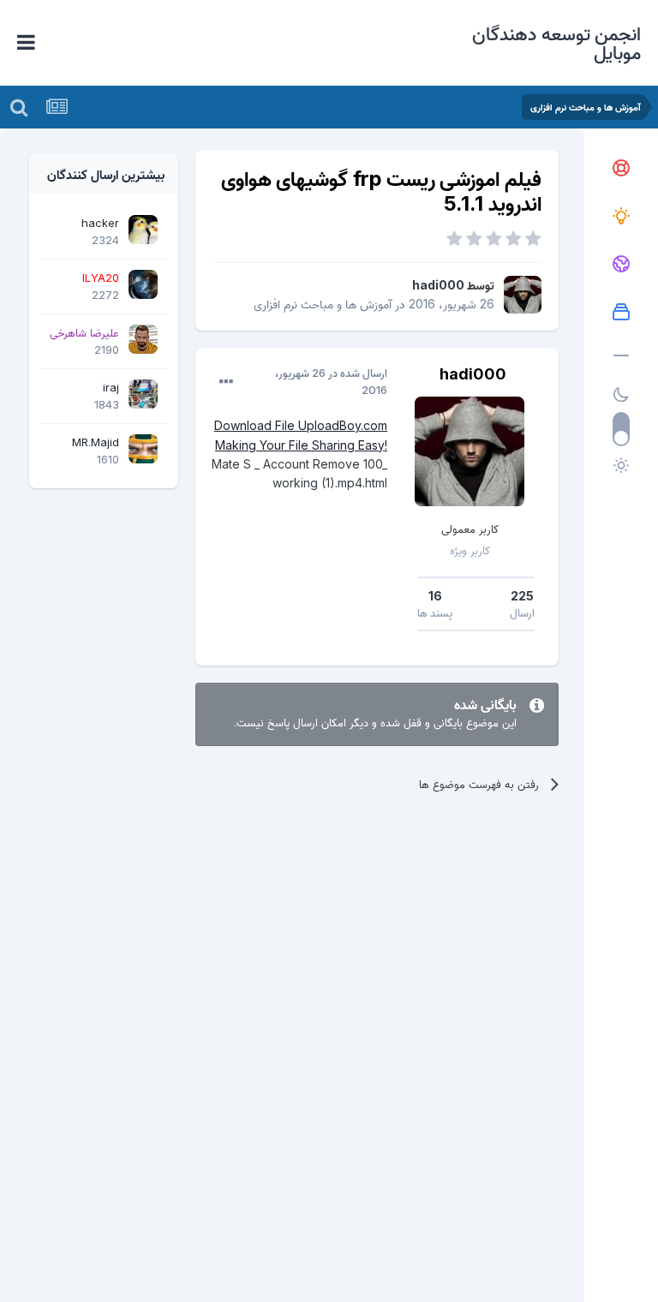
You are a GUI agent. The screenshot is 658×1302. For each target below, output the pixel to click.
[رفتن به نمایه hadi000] (522, 295)
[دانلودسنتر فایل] (621, 312)
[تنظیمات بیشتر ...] (226, 382)
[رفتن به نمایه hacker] (143, 229)
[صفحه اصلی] (621, 168)
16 (435, 595)
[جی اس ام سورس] (621, 216)
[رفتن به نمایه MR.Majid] (143, 448)
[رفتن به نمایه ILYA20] (143, 284)
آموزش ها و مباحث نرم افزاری (323, 303)
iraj (111, 387)
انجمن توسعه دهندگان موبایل (556, 42)
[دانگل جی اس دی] (621, 264)
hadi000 (438, 285)
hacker (100, 223)
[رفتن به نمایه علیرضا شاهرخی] (143, 339)
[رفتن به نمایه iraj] (143, 394)
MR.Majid (95, 442)
